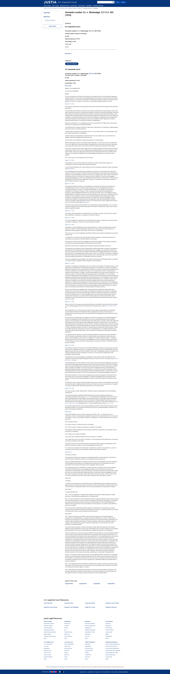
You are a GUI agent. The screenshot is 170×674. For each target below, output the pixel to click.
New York (66, 654)
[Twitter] (61, 672)
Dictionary (108, 623)
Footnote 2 (85, 202)
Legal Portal (90, 672)
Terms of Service (106, 672)
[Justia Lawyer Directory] (63, 672)
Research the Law (64, 5)
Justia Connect (83, 672)
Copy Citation (52, 26)
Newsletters (89, 5)
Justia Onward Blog (110, 654)
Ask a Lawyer (55, 5)
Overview (47, 13)
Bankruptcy (67, 623)
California (66, 650)
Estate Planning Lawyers (50, 632)
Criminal (66, 625)
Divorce (66, 627)
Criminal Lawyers (48, 627)
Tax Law (87, 636)
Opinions (47, 17)
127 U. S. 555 (109, 306)
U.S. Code (46, 646)
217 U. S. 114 (110, 403)
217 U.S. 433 (93, 73)
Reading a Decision (111, 607)
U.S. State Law (68, 642)
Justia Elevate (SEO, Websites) (113, 650)
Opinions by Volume (72, 8)
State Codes (67, 646)
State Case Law (68, 648)
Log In (117, 2)
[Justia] (50, 2)
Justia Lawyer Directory (111, 646)
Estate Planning (68, 632)
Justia (45, 8)
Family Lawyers (47, 634)
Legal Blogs (88, 646)
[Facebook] (54, 672)
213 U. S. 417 (75, 403)
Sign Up (123, 2)
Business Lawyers (48, 625)
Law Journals (109, 632)
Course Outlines (110, 630)
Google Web (97, 583)
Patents (87, 652)
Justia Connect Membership (112, 644)
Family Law (67, 634)
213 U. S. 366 (68, 403)
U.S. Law (49, 8)
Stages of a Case (90, 607)
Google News (111, 583)
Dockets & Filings (48, 657)
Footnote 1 (71, 168)
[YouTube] (52, 672)
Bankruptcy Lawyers (49, 623)
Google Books (83, 583)
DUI (65, 630)
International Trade (90, 632)
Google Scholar (69, 583)
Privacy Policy (114, 672)
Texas (65, 657)
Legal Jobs (87, 644)
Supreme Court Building (71, 607)
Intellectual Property (90, 630)
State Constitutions (69, 644)
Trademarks (88, 654)
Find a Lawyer (47, 5)
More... (45, 638)
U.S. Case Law (55, 8)
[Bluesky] (60, 672)
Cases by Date (48, 603)
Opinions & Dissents (71, 64)
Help (101, 672)
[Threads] (58, 672)
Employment (88, 627)
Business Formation (90, 623)
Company (96, 672)
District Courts (47, 654)
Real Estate (88, 634)
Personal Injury (68, 636)
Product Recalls (89, 650)
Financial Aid (109, 627)
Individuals (67, 621)
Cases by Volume (90, 603)
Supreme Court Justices (50, 607)
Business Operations (90, 625)
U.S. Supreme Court (63, 8)
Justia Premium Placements (112, 648)
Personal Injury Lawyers (50, 636)
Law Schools (73, 5)
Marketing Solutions (98, 5)
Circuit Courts (47, 652)
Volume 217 (79, 8)
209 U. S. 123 (87, 397)
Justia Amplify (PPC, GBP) (112, 652)
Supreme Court (47, 650)
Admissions (108, 625)
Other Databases (90, 642)
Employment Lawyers (49, 630)
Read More (68, 53)
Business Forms (89, 648)
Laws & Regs (81, 5)
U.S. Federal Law (48, 642)
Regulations (47, 648)
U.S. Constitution (48, 644)
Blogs (107, 634)
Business (87, 621)
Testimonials (109, 657)
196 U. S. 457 (70, 360)
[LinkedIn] (50, 672)
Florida (66, 652)
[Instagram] (56, 672)
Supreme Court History (112, 603)
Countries (87, 657)
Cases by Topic (68, 603)
